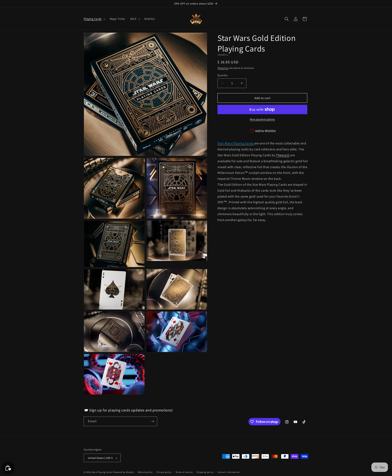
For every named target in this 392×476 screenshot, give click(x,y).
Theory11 (283, 155)
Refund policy (145, 472)
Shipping (222, 67)
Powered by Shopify (123, 472)
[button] (94, 19)
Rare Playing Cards (102, 472)
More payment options (262, 119)
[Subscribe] (152, 421)
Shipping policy (205, 472)
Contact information (229, 472)
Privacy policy (164, 472)
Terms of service (184, 472)
